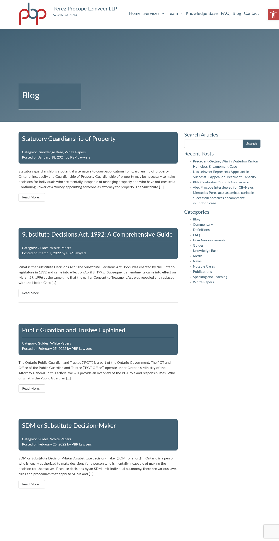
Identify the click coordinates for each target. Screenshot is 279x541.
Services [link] (152, 13)
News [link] (197, 261)
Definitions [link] (201, 230)
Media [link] (197, 256)
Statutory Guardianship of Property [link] (69, 139)
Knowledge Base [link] (202, 13)
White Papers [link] (75, 152)
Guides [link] (43, 248)
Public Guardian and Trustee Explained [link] (73, 330)
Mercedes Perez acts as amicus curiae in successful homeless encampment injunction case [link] (223, 198)
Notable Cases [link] (204, 266)
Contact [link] (251, 13)
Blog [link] (237, 13)
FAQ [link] (225, 13)
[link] (273, 14)
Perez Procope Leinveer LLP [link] (85, 9)
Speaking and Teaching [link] (210, 277)
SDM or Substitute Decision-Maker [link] (69, 426)
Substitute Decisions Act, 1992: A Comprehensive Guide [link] (97, 235)
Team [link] (173, 13)
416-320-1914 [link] (66, 15)
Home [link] (135, 13)
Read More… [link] (31, 197)
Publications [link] (202, 271)
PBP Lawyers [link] (80, 157)
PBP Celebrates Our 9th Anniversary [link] (221, 182)
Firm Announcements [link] (209, 240)
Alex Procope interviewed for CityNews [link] (223, 187)
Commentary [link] (203, 224)
